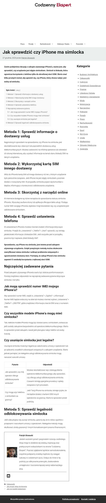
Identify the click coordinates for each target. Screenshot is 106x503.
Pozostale (79, 44)
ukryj (17, 90)
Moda (82, 100)
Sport (82, 130)
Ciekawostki (11, 484)
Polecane (83, 112)
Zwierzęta (84, 149)
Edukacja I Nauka (63, 44)
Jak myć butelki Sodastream (16, 489)
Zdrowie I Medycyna (88, 145)
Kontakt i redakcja (88, 499)
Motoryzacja (85, 104)
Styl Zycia (84, 134)
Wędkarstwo (85, 141)
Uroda (82, 138)
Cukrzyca (83, 82)
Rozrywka (84, 127)
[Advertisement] (53, 25)
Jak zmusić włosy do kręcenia (17, 486)
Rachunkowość (45, 44)
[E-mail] (8, 476)
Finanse (83, 89)
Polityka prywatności (70, 499)
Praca (22, 44)
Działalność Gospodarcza (90, 86)
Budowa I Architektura (89, 74)
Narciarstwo (85, 108)
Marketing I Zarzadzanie (90, 97)
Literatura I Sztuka (87, 93)
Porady (31, 44)
